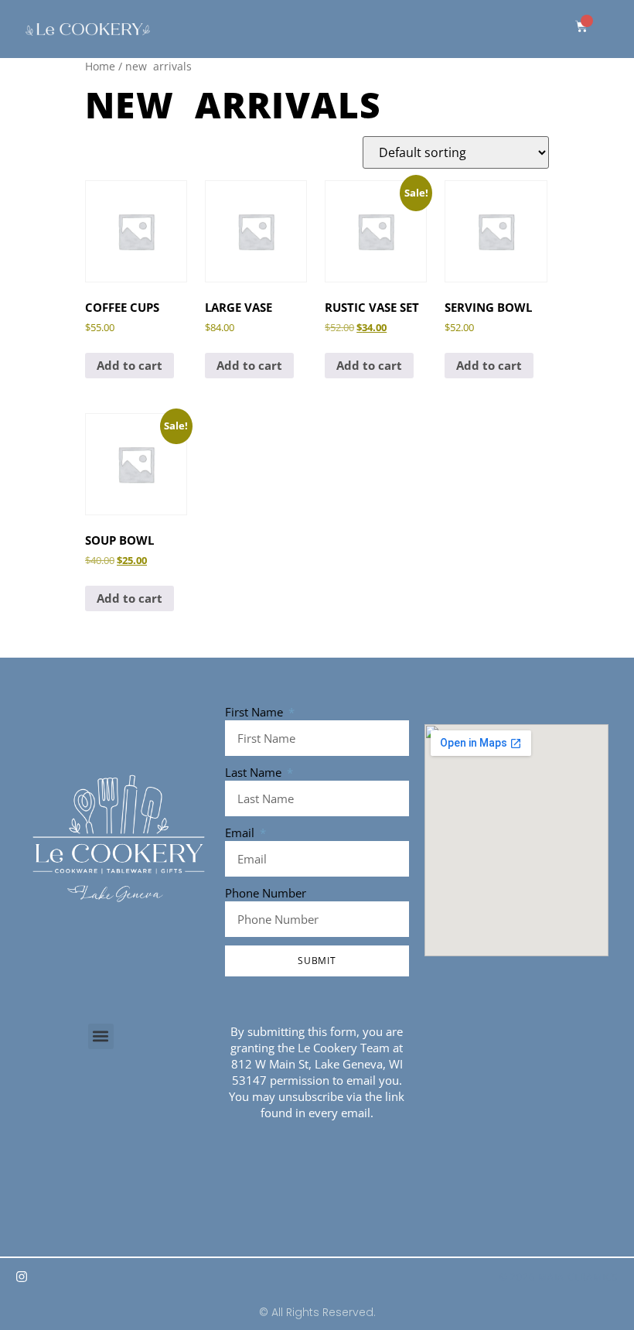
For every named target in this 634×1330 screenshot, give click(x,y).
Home (100, 66)
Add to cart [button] (129, 365)
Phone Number (265, 893)
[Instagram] (21, 1276)
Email (241, 832)
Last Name (255, 772)
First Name (255, 712)
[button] (101, 1036)
